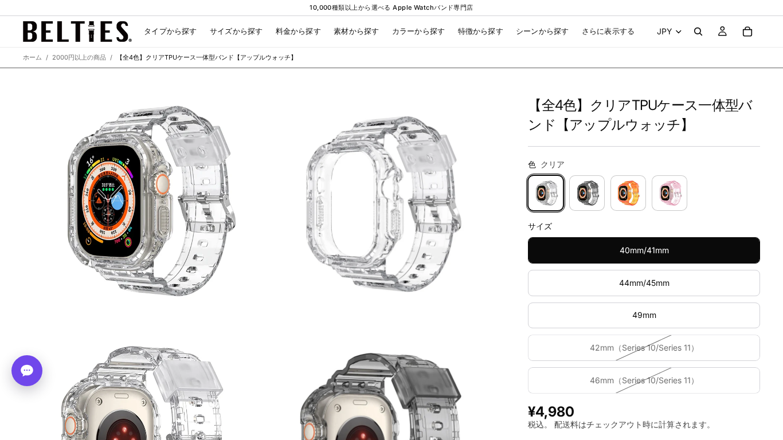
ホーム (32, 57)
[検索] (698, 31)
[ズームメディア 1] (142, 201)
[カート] (747, 31)
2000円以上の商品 (79, 57)
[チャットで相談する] (26, 370)
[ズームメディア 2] (382, 201)
